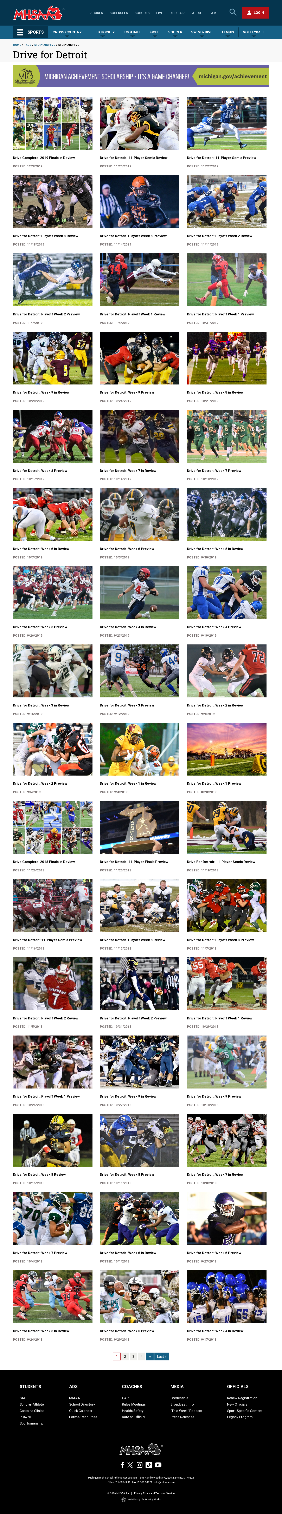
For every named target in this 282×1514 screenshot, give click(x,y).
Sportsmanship (31, 1423)
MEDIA (177, 1386)
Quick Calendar (80, 1411)
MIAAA (74, 1398)
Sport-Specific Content (244, 1411)
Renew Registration (242, 1398)
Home (17, 44)
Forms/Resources (83, 1417)
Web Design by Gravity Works (144, 1499)
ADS (73, 1386)
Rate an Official (133, 1417)
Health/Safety (132, 1411)
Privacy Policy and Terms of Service (154, 1493)
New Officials (237, 1404)
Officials (177, 13)
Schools (142, 13)
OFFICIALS (238, 1386)
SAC (23, 1398)
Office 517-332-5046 (119, 1482)
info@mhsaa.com (164, 1482)
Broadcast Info (182, 1404)
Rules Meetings (134, 1404)
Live (159, 13)
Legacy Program (240, 1417)
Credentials (179, 1398)
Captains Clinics (32, 1411)
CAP (125, 1398)
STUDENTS (30, 1386)
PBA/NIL (26, 1417)
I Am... (214, 13)
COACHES (132, 1386)
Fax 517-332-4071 (142, 1482)
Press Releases (182, 1417)
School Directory (82, 1404)
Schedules (119, 13)
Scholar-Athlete (32, 1404)
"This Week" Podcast (186, 1411)
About (197, 13)
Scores (96, 13)
